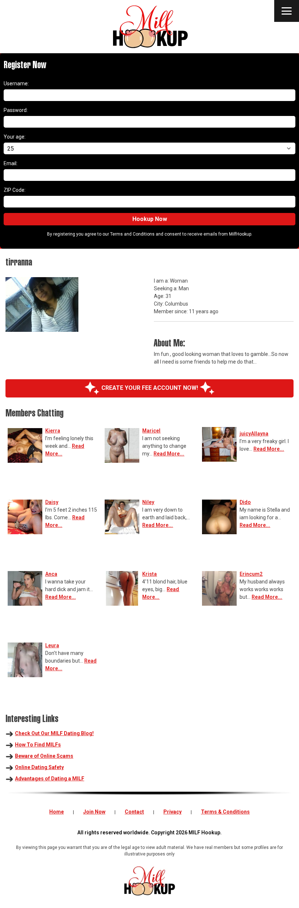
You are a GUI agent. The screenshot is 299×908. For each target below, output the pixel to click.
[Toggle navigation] (286, 11)
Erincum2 (251, 574)
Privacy (172, 812)
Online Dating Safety (39, 767)
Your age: (15, 137)
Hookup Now (149, 219)
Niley (148, 502)
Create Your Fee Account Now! (149, 387)
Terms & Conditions (225, 812)
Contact (134, 812)
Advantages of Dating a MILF (49, 778)
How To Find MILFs (38, 745)
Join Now (94, 812)
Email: (11, 163)
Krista (149, 574)
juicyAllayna (254, 433)
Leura (52, 645)
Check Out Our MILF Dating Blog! (54, 733)
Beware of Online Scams (44, 756)
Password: (16, 110)
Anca (51, 574)
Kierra (52, 431)
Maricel (151, 431)
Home (56, 812)
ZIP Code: (15, 190)
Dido (245, 502)
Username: (16, 83)
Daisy (51, 502)
